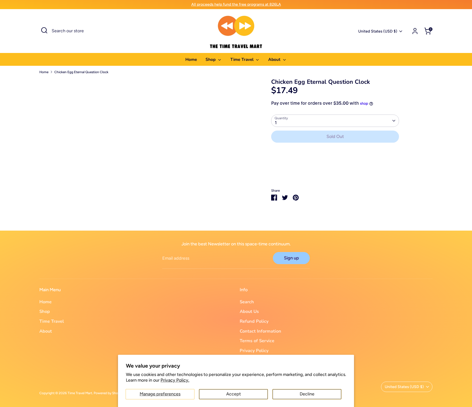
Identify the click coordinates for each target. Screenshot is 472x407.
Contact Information (260, 331)
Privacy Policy (254, 351)
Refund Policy (254, 321)
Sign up (291, 258)
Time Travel (242, 59)
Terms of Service (257, 341)
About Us (249, 311)
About (275, 59)
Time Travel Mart (80, 393)
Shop (211, 59)
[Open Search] (44, 30)
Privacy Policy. (175, 380)
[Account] (415, 31)
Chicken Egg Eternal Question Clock (81, 72)
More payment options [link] (335, 164)
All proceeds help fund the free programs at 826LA (236, 4)
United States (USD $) (377, 31)
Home (191, 59)
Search (247, 302)
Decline (307, 394)
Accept (233, 394)
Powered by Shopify (109, 393)
